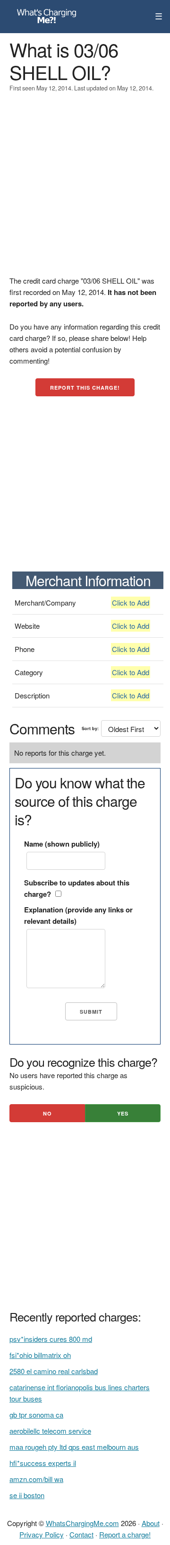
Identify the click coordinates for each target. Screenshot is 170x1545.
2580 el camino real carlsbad (53, 1371)
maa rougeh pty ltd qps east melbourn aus (74, 1447)
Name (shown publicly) (62, 844)
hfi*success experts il (42, 1463)
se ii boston (26, 1495)
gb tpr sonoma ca (36, 1415)
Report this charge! (85, 387)
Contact (81, 1534)
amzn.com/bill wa (36, 1479)
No (47, 1113)
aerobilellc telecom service (50, 1431)
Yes (122, 1113)
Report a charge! (125, 1534)
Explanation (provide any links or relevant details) (78, 915)
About (151, 1523)
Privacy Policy (41, 1534)
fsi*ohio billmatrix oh (40, 1355)
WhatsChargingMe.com (82, 1523)
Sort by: (90, 728)
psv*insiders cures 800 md (50, 1339)
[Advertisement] (85, 190)
